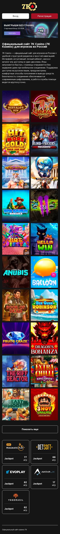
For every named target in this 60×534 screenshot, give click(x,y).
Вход (15, 16)
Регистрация (44, 16)
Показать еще (30, 429)
